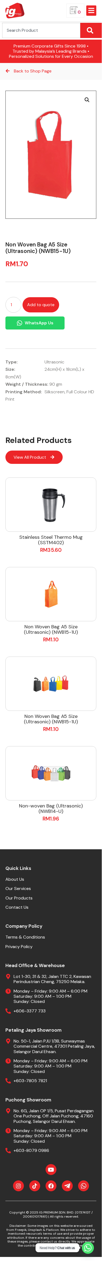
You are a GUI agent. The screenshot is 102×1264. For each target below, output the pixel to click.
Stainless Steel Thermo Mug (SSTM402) (51, 540)
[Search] (91, 30)
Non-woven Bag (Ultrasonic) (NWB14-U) (51, 809)
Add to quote (41, 305)
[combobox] (41, 30)
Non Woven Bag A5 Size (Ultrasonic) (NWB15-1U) (51, 629)
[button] (91, 10)
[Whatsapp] (88, 1248)
